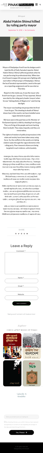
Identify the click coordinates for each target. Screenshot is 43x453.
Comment (20, 251)
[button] (40, 4)
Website (21, 294)
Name (21, 277)
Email (21, 286)
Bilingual (21, 16)
